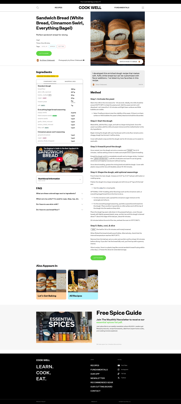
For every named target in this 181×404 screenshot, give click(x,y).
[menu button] (142, 7)
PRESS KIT (94, 401)
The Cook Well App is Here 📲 (90, 2)
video (101, 188)
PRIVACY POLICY (40, 401)
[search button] (37, 7)
